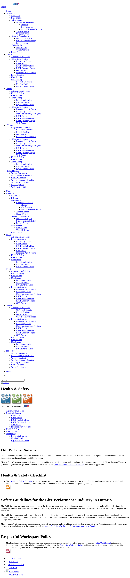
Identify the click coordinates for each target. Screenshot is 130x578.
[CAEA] (5, 383)
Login (3, 7)
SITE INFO (14, 572)
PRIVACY (16, 565)
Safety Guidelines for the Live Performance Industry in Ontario (70, 526)
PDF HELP (13, 561)
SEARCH (13, 568)
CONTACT (15, 558)
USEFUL (16, 575)
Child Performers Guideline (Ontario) (69, 464)
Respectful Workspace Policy (71, 545)
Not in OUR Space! (103, 543)
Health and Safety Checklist (21, 481)
